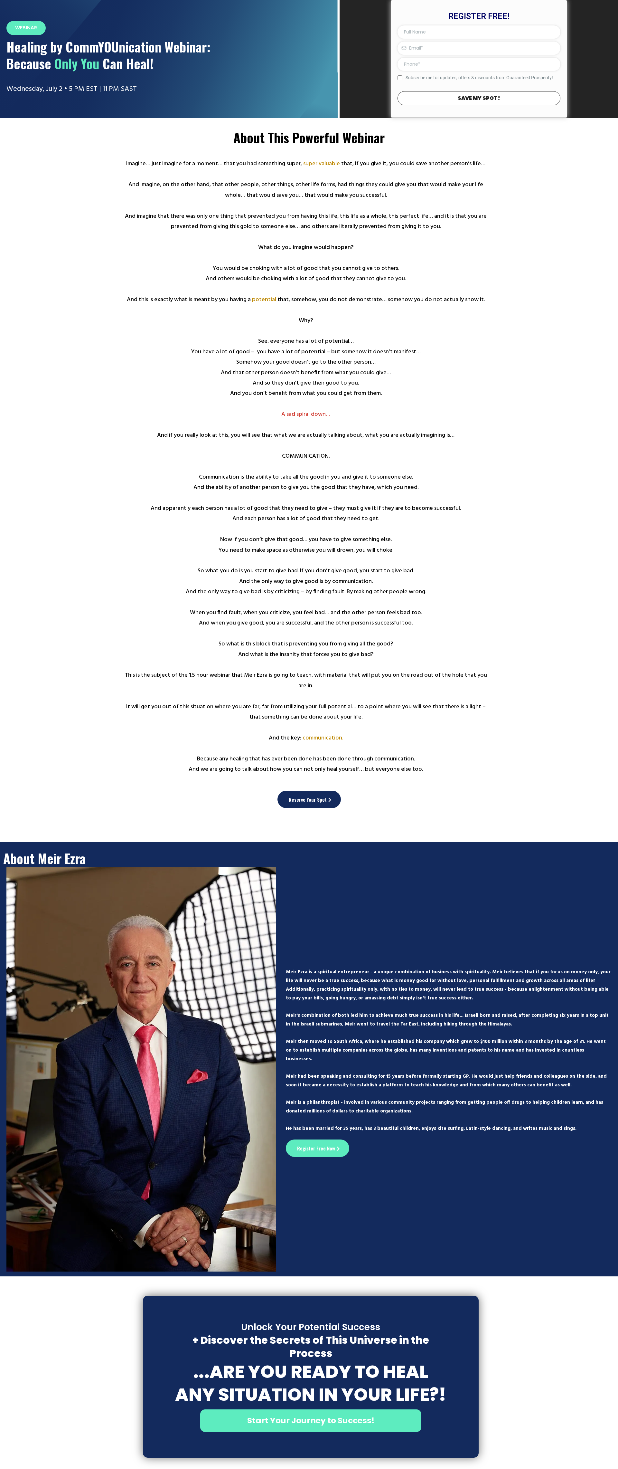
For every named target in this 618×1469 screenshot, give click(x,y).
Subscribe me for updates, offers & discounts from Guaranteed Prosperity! (479, 77)
